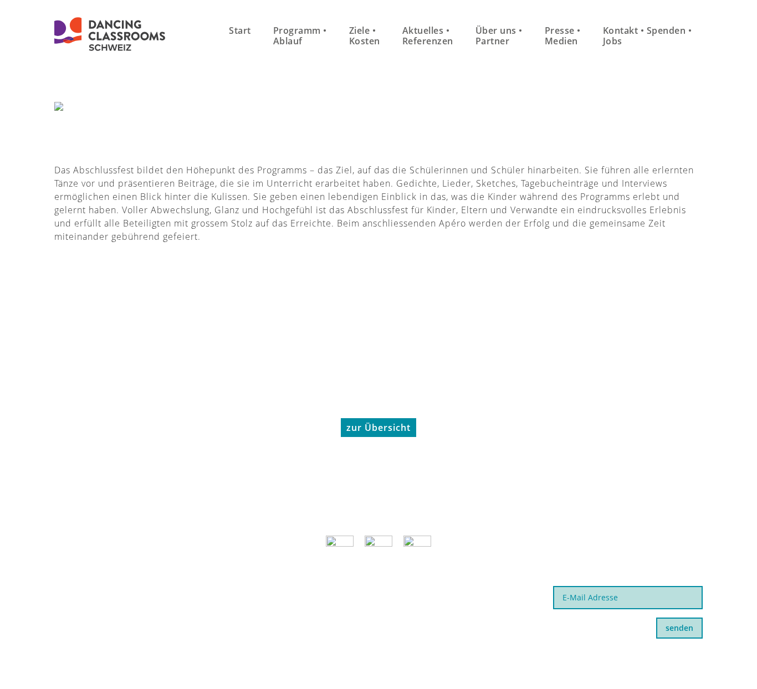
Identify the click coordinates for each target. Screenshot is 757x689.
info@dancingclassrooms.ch (121, 603)
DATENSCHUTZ (515, 660)
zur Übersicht (378, 427)
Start (240, 30)
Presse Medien (563, 35)
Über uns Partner (499, 35)
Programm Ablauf (300, 35)
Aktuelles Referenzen (427, 35)
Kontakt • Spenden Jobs (647, 35)
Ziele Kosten (364, 35)
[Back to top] (721, 655)
